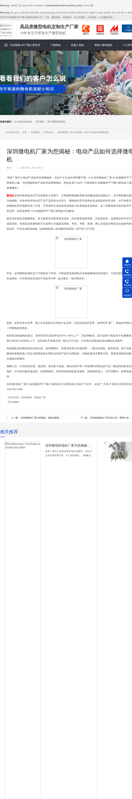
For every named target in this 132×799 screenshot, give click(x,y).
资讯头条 (49, 132)
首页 (24, 132)
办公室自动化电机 (23, 121)
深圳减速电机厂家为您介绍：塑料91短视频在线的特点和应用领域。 (111, 417)
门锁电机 (56, 45)
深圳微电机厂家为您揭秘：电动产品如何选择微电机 (83, 132)
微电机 (10, 195)
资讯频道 (35, 132)
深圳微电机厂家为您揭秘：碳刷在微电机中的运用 (42, 417)
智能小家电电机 (103, 45)
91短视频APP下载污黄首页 (25, 45)
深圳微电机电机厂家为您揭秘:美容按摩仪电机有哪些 (68, 445)
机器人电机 (77, 45)
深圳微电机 (27, 397)
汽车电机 (39, 121)
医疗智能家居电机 (56, 121)
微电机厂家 (40, 397)
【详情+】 (87, 455)
